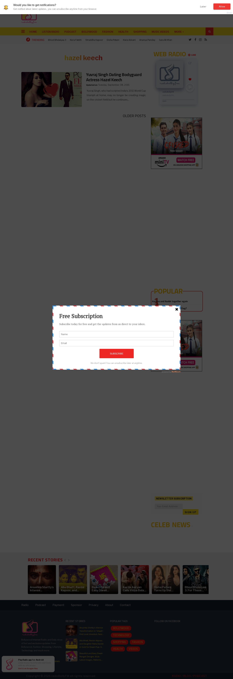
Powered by (223, 13)
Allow (222, 6)
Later (203, 6)
